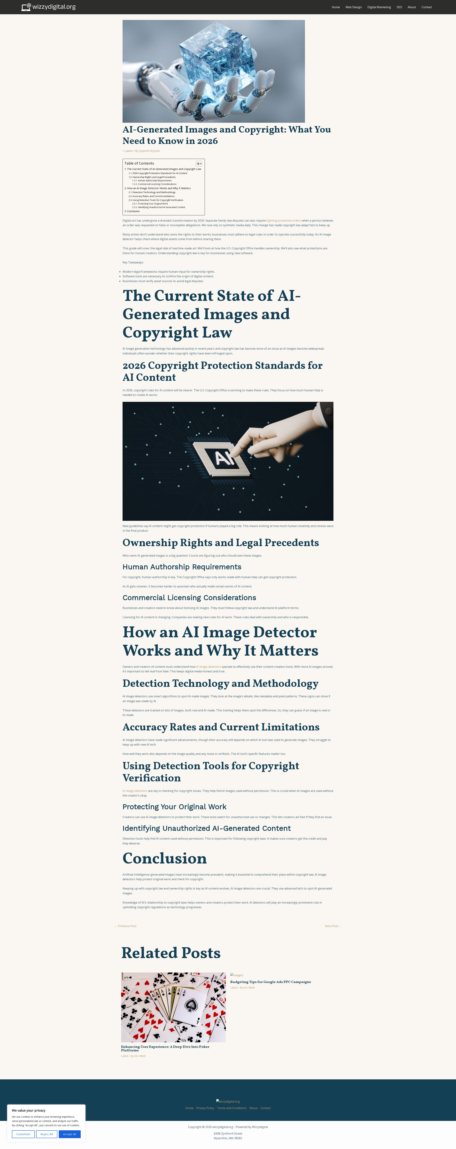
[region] (46, 1123)
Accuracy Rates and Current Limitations (154, 196)
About (412, 7)
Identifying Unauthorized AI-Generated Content (161, 207)
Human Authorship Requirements (155, 180)
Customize (23, 1134)
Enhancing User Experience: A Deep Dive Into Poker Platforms (165, 1048)
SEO (399, 7)
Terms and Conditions (232, 1108)
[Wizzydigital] (48, 7)
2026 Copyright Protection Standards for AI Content (160, 173)
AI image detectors (208, 667)
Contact (427, 7)
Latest (128, 151)
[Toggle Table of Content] (197, 164)
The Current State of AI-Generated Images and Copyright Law (164, 169)
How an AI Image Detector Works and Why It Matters (159, 188)
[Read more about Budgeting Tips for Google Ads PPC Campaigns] (236, 975)
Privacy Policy (205, 1108)
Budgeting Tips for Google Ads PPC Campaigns (270, 982)
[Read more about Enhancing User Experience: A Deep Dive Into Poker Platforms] (173, 1007)
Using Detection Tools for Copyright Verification (158, 200)
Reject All (46, 1134)
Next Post (333, 926)
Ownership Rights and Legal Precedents (154, 177)
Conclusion (133, 211)
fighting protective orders (284, 220)
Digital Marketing (379, 7)
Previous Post (125, 926)
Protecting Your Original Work (153, 203)
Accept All (69, 1134)
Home (336, 7)
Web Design (354, 7)
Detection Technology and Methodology (154, 192)
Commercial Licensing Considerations (157, 184)
